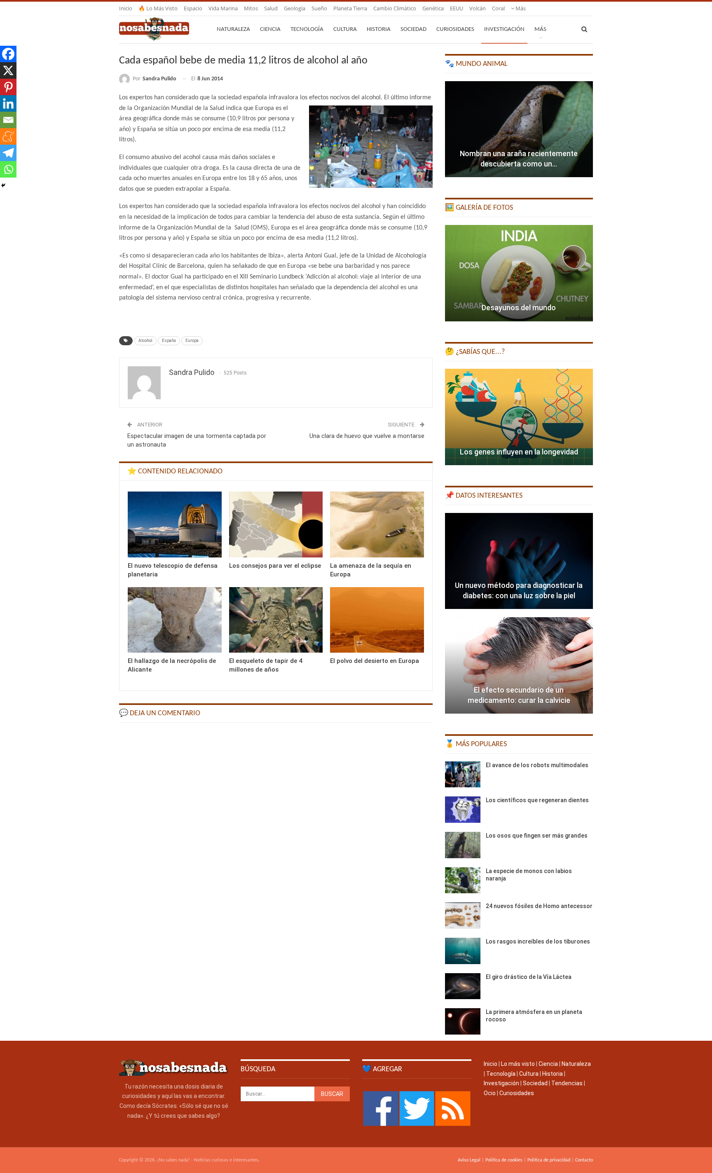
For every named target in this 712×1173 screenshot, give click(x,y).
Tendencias (567, 1083)
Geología (294, 8)
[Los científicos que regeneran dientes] (462, 809)
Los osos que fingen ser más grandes (537, 835)
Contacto (584, 1160)
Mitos (251, 8)
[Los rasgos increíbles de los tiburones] (462, 951)
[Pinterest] (8, 87)
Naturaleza (233, 29)
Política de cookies (503, 1160)
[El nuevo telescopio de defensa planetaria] (175, 524)
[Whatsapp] (8, 169)
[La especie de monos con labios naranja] (462, 880)
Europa (192, 340)
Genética (433, 8)
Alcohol (145, 340)
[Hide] (3, 185)
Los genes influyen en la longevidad (519, 451)
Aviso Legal (469, 1160)
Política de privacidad (548, 1160)
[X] (8, 70)
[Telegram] (8, 153)
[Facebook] (8, 54)
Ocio (490, 1093)
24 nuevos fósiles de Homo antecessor (539, 906)
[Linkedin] (8, 103)
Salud (271, 8)
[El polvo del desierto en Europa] (377, 620)
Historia (379, 29)
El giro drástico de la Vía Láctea (528, 977)
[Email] (8, 120)
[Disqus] (276, 833)
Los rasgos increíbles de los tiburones (538, 941)
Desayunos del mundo (519, 307)
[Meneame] (8, 136)
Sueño (319, 8)
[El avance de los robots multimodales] (462, 774)
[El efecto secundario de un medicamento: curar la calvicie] (519, 665)
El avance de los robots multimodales (537, 765)
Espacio (193, 8)
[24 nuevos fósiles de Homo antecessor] (462, 915)
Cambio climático (394, 8)
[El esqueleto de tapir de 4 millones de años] (276, 620)
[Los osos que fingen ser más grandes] (462, 845)
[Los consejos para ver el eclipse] (276, 524)
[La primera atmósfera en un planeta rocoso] (462, 1021)
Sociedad (413, 29)
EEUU (456, 8)
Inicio (125, 8)
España (169, 340)
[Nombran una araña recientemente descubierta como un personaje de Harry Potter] (519, 129)
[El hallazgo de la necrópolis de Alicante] (175, 620)
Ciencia (270, 29)
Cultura (345, 29)
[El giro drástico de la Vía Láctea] (462, 986)
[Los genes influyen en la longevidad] (519, 417)
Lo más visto (518, 1064)
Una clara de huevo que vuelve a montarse (366, 436)
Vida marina (223, 8)
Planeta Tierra (350, 8)
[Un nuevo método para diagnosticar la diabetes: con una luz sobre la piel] (519, 561)
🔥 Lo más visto (158, 8)
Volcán (477, 8)
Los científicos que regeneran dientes (537, 800)
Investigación (504, 29)
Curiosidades (455, 29)
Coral (498, 8)
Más (520, 8)
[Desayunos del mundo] (519, 273)
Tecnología (306, 29)
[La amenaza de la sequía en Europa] (377, 524)
